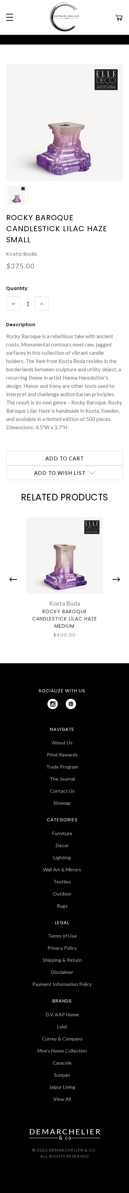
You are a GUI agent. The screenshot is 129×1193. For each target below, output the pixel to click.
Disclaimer (62, 972)
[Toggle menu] (8, 17)
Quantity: (17, 288)
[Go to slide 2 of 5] (114, 579)
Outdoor (62, 894)
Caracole (62, 1063)
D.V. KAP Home (62, 1014)
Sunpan (62, 1075)
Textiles (62, 881)
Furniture (62, 833)
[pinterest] (71, 704)
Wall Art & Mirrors (62, 869)
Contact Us (62, 791)
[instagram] (52, 704)
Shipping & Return (62, 960)
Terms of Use (62, 936)
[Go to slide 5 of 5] (15, 579)
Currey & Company (62, 1039)
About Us (62, 742)
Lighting (62, 857)
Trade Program (62, 767)
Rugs (62, 906)
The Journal (62, 779)
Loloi (62, 1026)
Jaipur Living (62, 1087)
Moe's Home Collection (62, 1051)
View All (62, 1099)
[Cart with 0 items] (119, 17)
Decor (62, 845)
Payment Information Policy (62, 984)
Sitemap (62, 803)
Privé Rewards (62, 754)
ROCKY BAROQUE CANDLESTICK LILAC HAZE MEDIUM (64, 618)
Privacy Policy (62, 948)
